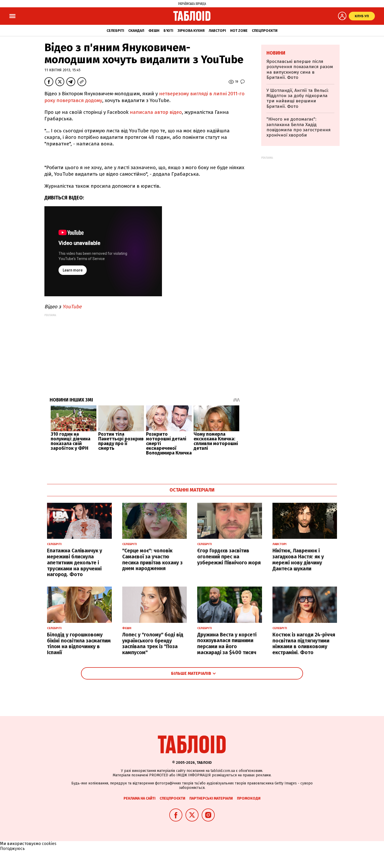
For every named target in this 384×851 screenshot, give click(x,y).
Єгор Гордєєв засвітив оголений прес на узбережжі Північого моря (229, 557)
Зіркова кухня (191, 30)
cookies (49, 843)
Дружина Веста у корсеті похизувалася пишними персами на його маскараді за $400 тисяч (227, 643)
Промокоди (248, 798)
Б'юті (168, 30)
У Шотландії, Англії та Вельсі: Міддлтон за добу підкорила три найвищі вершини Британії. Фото (297, 98)
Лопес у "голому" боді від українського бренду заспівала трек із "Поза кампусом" (152, 643)
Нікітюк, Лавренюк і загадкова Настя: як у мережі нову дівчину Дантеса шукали (298, 559)
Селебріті (115, 30)
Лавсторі (217, 30)
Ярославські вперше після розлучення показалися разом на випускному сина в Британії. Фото (299, 69)
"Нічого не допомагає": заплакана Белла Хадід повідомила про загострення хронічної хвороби (298, 127)
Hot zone (239, 30)
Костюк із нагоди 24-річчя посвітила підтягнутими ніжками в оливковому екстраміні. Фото (303, 643)
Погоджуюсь (12, 848)
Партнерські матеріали (211, 798)
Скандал (136, 30)
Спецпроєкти (264, 30)
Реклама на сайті (139, 798)
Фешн (153, 30)
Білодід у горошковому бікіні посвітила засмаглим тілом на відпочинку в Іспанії (79, 643)
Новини (275, 53)
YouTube (71, 307)
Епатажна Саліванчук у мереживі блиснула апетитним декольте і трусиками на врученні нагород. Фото (74, 562)
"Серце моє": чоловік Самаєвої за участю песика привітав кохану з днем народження (152, 559)
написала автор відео (156, 112)
